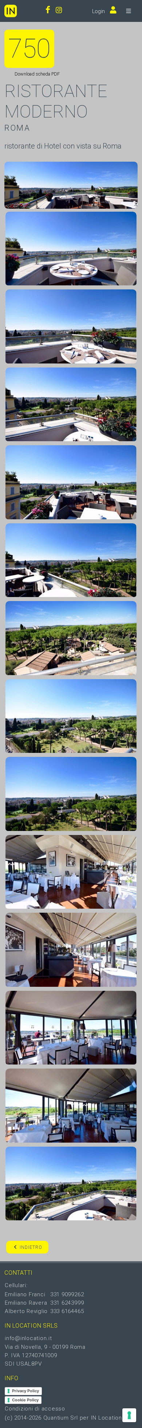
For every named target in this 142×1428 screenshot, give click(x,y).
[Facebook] (48, 11)
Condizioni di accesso (35, 1408)
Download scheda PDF (36, 74)
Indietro (31, 1247)
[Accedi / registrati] (111, 11)
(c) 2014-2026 (24, 1417)
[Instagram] (59, 11)
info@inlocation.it (28, 1338)
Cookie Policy (25, 1399)
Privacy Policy (25, 1390)
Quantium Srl (60, 1417)
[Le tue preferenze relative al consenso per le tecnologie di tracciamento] (129, 1415)
